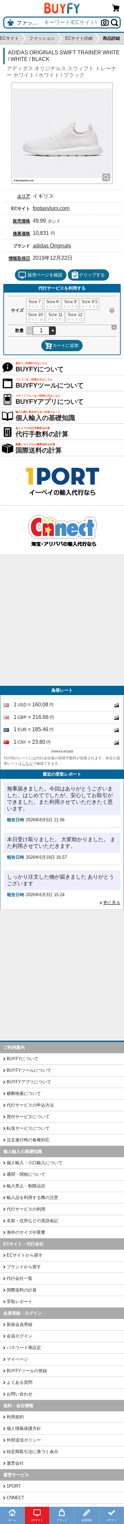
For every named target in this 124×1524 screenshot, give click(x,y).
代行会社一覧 (19, 1278)
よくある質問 (19, 1382)
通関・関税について (26, 1174)
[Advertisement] (62, 620)
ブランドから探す (24, 1266)
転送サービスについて (28, 1128)
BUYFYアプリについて (29, 1081)
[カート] (116, 7)
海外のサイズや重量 (26, 1232)
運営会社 (15, 1463)
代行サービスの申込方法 (30, 1105)
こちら (27, 763)
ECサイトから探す (25, 1255)
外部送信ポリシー (24, 1440)
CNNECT (15, 1497)
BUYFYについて (22, 1058)
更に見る (111, 902)
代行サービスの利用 (26, 1209)
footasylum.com (51, 208)
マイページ (17, 1359)
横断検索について (24, 1093)
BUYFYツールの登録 (27, 1370)
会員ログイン (19, 1336)
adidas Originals (52, 245)
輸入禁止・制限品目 (26, 1185)
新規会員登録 (19, 1324)
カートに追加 (65, 345)
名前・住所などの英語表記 (32, 1220)
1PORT (14, 1486)
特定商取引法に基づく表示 (32, 1451)
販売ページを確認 (45, 274)
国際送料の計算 (22, 1289)
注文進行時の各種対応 (28, 1139)
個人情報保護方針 (24, 1428)
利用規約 (15, 1416)
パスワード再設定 (24, 1347)
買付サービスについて (28, 1116)
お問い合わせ (19, 1393)
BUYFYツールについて (29, 1070)
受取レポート (19, 1301)
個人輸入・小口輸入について (34, 1162)
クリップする (92, 274)
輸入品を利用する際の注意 (32, 1197)
